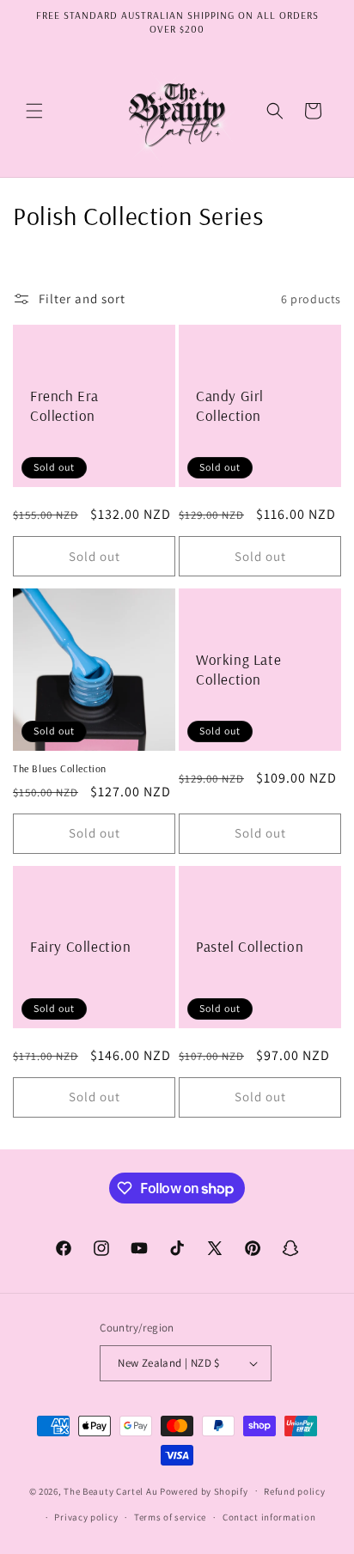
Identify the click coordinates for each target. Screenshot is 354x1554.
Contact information (269, 1517)
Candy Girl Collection (230, 405)
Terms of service (170, 1517)
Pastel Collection (249, 946)
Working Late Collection (238, 669)
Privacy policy (86, 1517)
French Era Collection (64, 405)
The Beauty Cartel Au (110, 1490)
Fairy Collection (80, 946)
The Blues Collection (60, 768)
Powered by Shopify (204, 1490)
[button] (34, 111)
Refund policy (294, 1491)
